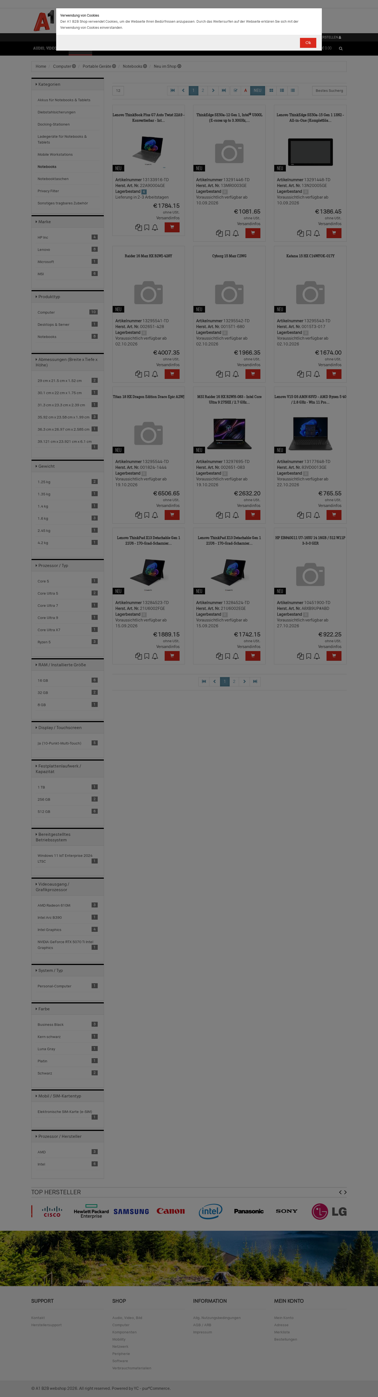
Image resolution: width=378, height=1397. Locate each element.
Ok (308, 42)
